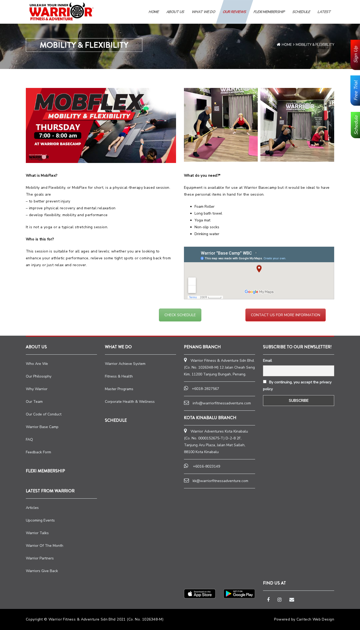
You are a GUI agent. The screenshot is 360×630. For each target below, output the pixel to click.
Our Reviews (234, 11)
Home (154, 11)
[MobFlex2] (221, 125)
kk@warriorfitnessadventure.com (220, 480)
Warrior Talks (37, 532)
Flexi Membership (269, 11)
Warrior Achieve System (125, 363)
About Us (175, 11)
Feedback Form (38, 452)
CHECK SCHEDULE (180, 315)
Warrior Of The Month (44, 545)
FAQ (29, 439)
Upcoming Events (40, 520)
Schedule (356, 125)
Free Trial (356, 91)
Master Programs (119, 388)
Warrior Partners (40, 558)
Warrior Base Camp (42, 426)
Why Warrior (36, 388)
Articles (32, 507)
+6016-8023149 (206, 466)
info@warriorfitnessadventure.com (222, 403)
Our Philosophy (38, 376)
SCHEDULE (301, 11)
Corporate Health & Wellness (130, 401)
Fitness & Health (119, 376)
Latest (324, 11)
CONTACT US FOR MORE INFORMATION (285, 315)
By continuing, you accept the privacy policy (297, 385)
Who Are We (37, 363)
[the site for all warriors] (61, 11)
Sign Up (356, 54)
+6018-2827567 (205, 388)
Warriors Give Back (42, 570)
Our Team (34, 401)
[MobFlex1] (297, 125)
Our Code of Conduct (43, 414)
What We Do (203, 11)
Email (267, 360)
